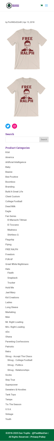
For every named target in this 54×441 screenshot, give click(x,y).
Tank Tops (10, 394)
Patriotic (9, 346)
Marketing (10, 312)
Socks (8, 375)
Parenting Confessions (17, 341)
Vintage (9, 414)
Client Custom (12, 196)
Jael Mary (10, 292)
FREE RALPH (11, 249)
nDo (7, 332)
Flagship (9, 239)
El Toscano (13, 224)
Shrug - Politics (15, 365)
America (9, 157)
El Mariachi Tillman (17, 220)
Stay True (10, 379)
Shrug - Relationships (18, 370)
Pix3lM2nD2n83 (15, 22)
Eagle (8, 211)
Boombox (10, 182)
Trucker (11, 282)
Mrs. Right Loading (15, 327)
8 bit (7, 152)
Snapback (12, 278)
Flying (8, 244)
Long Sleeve (11, 307)
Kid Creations (12, 297)
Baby (7, 167)
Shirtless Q (13, 234)
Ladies (8, 302)
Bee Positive (11, 177)
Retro (8, 351)
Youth (8, 419)
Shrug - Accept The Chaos (18, 356)
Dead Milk (10, 206)
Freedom (10, 254)
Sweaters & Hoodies (15, 389)
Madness (12, 230)
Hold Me (9, 287)
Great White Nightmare (16, 264)
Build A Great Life (14, 191)
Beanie (8, 172)
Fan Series (10, 216)
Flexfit (10, 272)
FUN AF (9, 259)
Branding (10, 186)
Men (7, 317)
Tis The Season (13, 404)
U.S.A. (8, 409)
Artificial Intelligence (15, 162)
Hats (7, 269)
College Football (13, 201)
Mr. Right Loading (14, 322)
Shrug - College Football (19, 360)
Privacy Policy (38, 437)
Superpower (11, 384)
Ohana (8, 336)
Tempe (8, 399)
